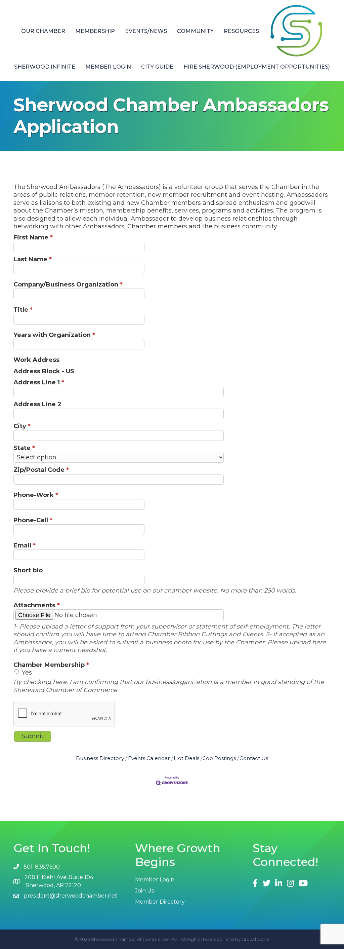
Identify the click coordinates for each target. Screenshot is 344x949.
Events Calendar (149, 758)
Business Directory (100, 758)
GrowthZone (255, 939)
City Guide (157, 67)
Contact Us (254, 758)
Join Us (144, 890)
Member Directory (160, 902)
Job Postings (219, 758)
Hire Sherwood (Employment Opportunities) (256, 67)
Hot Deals (186, 758)
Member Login (108, 67)
